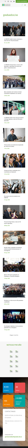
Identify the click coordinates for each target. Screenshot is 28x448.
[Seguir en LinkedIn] (11, 1)
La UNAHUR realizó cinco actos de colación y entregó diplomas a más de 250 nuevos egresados (14, 119)
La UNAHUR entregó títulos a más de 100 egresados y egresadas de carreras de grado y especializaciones (13, 66)
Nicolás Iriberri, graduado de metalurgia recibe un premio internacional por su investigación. (13, 249)
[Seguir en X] (5, 1)
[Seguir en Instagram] (8, 1)
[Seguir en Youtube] (14, 1)
